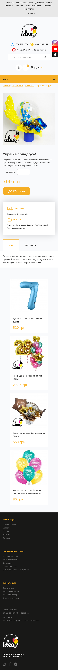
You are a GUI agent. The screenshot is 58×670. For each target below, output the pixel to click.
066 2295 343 (23, 49)
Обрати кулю (17, 86)
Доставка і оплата (10, 524)
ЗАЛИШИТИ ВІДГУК (33, 6)
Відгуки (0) (30, 245)
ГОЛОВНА (10, 3)
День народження (10, 559)
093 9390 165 (41, 44)
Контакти (6, 538)
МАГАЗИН (9, 6)
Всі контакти (39, 50)
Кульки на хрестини (11, 598)
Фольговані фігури (11, 595)
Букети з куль (8, 588)
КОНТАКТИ (29, 9)
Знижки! (6, 534)
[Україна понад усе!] (29, 119)
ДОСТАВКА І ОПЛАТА (43, 3)
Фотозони (7, 563)
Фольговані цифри (11, 591)
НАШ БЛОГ (48, 6)
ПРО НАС (19, 6)
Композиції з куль (10, 566)
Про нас (6, 531)
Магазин (6, 528)
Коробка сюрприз (10, 556)
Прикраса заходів (24, 3)
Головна (6, 86)
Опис (11, 245)
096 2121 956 (22, 44)
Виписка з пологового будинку (16, 570)
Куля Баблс (29, 86)
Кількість (10, 172)
